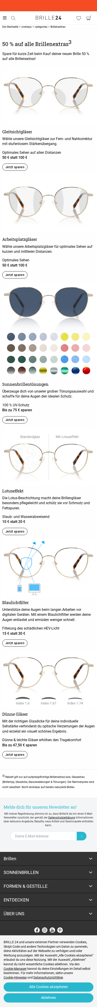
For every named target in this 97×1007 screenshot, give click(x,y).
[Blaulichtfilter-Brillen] (48, 567)
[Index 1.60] (48, 679)
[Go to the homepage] (48, 18)
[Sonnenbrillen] (48, 328)
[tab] (48, 859)
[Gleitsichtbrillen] (48, 95)
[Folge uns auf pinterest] (60, 930)
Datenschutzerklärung (61, 817)
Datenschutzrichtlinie (48, 977)
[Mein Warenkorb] (89, 18)
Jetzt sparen (14, 167)
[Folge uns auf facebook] (37, 930)
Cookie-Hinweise (15, 977)
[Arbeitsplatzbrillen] (48, 203)
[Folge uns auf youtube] (52, 930)
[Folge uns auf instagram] (44, 930)
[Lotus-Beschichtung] (48, 456)
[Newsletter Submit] (82, 836)
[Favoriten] (79, 18)
